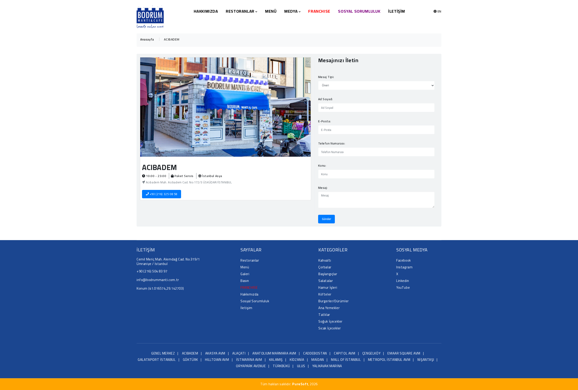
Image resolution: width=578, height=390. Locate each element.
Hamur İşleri (327, 287)
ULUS (301, 366)
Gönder (326, 219)
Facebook (403, 260)
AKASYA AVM (215, 353)
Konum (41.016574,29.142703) (160, 288)
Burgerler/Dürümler (333, 301)
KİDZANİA (297, 359)
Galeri (244, 274)
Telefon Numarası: (331, 143)
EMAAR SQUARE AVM (403, 353)
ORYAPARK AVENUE (251, 366)
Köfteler (324, 294)
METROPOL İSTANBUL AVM (389, 359)
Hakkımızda (206, 11)
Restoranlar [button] (240, 11)
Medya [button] (291, 11)
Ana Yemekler (329, 308)
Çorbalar (324, 267)
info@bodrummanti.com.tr (158, 280)
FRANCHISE (319, 11)
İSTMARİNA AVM (249, 359)
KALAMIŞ (276, 359)
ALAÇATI (238, 353)
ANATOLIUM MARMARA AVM (274, 353)
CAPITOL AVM (344, 353)
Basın (244, 280)
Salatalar (325, 280)
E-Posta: (324, 121)
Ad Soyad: (325, 99)
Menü (270, 11)
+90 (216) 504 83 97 (152, 271)
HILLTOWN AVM (217, 359)
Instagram (404, 267)
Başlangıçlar (327, 274)
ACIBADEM (190, 353)
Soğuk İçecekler (330, 321)
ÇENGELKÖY (371, 353)
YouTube (403, 287)
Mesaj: (323, 187)
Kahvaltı (324, 260)
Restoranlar (249, 260)
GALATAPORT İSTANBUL (157, 359)
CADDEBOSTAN (315, 353)
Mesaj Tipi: (326, 77)
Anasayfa (147, 39)
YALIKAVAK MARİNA (327, 366)
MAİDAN (317, 359)
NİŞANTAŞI (425, 359)
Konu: (322, 165)
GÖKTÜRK (190, 359)
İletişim (396, 11)
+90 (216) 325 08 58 (163, 194)
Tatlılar (324, 314)
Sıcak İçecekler (329, 328)
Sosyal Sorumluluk (359, 11)
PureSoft (300, 384)
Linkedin (402, 280)
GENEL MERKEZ (163, 353)
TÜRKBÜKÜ (281, 366)
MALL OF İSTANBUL (346, 359)
